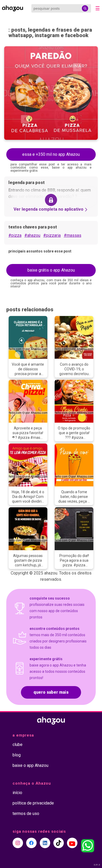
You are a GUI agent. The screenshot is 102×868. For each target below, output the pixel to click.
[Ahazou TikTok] (58, 843)
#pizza (14, 235)
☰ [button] (97, 8)
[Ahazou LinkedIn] (45, 843)
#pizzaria (52, 235)
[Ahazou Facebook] (31, 843)
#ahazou (32, 235)
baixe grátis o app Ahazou (51, 270)
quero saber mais (51, 692)
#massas (72, 235)
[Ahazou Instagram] (18, 843)
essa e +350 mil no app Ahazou (51, 154)
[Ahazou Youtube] (72, 843)
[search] (85, 8)
